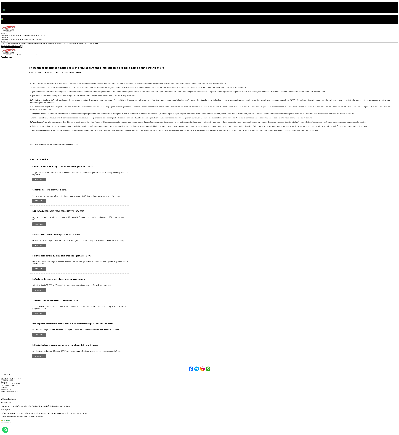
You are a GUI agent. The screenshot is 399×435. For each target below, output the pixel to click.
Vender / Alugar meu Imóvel (19, 43)
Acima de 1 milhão (81, 413)
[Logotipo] (8, 54)
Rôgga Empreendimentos (9, 45)
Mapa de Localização (9, 399)
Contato (20, 45)
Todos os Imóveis (6, 35)
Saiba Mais (39, 179)
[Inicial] (8, 31)
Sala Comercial (35, 35)
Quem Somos (5, 43)
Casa (23, 35)
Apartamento (17, 35)
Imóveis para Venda (8, 406)
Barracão (25, 39)
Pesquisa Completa (35, 43)
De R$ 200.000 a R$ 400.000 (43, 413)
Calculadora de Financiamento (52, 43)
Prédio (27, 35)
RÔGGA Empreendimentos (71, 43)
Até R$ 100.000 (6, 413)
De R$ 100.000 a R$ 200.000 (23, 413)
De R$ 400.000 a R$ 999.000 (64, 413)
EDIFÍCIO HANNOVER (89, 43)
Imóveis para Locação (23, 406)
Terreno (42, 35)
